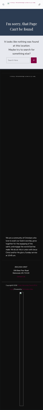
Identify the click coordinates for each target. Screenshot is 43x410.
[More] (39, 4)
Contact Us (21, 276)
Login (11, 289)
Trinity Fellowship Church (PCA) (27, 285)
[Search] (3, 4)
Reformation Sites (27, 289)
